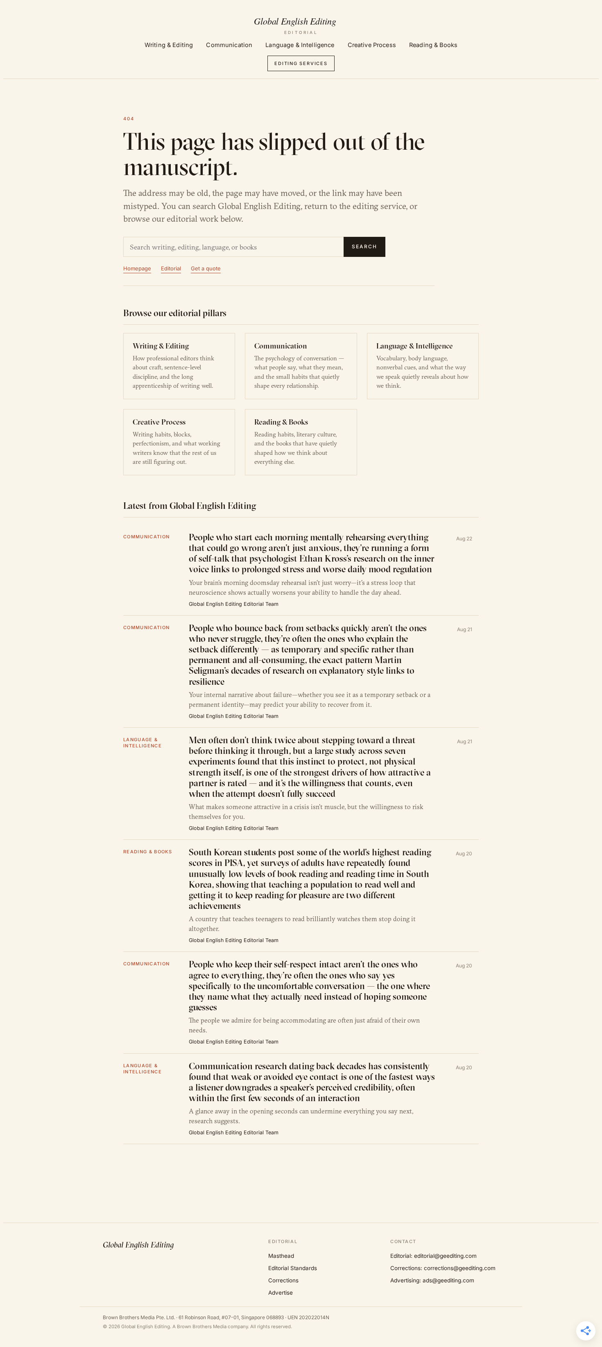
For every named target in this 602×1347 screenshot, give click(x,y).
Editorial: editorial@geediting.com (433, 1256)
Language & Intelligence (299, 44)
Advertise (280, 1292)
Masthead (281, 1256)
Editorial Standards (292, 1268)
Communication (229, 44)
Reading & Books (433, 44)
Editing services (300, 63)
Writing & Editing (169, 44)
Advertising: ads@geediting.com (432, 1280)
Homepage (137, 268)
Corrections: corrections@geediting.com (443, 1268)
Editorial (171, 268)
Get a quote (206, 268)
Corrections (283, 1280)
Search (364, 246)
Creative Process (372, 44)
